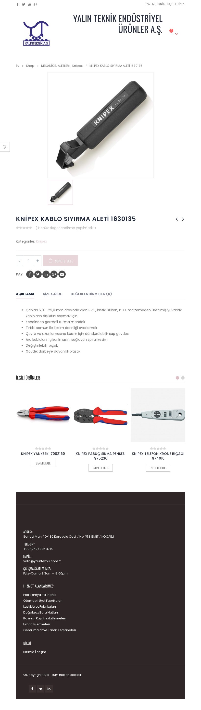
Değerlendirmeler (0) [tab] (91, 293)
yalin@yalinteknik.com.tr (42, 561)
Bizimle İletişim (34, 652)
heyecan (38, 274)
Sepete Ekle (64, 260)
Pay (19, 274)
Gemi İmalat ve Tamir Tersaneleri (49, 630)
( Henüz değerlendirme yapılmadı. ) (66, 227)
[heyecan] (24, 4)
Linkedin (49, 689)
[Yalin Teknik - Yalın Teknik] (36, 33)
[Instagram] (36, 4)
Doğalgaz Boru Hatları (40, 612)
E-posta (62, 274)
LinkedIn (46, 274)
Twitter (40, 689)
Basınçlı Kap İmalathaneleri (44, 618)
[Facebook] (18, 4)
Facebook (30, 274)
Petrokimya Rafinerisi (39, 595)
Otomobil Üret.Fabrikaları (43, 601)
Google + (54, 274)
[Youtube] (30, 4)
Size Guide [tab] (52, 293)
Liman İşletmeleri (36, 624)
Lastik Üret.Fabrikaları (39, 606)
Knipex (41, 241)
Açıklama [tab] (25, 293)
